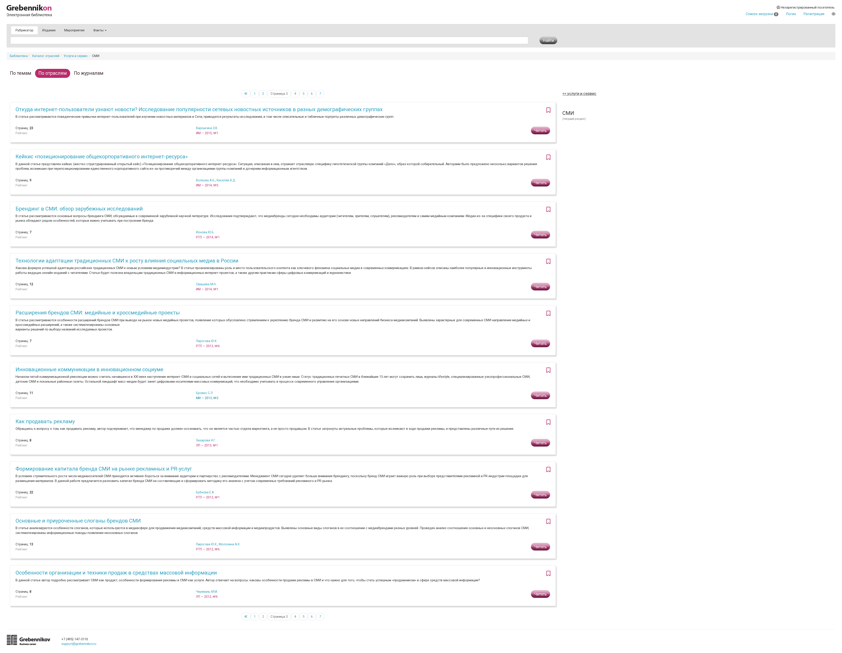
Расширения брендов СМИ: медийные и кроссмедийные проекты (98, 313)
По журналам (88, 73)
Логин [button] (791, 14)
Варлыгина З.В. (207, 128)
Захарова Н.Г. (206, 440)
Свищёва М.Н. (206, 284)
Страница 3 (279, 94)
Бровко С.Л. (204, 393)
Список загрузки (761, 14)
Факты (98, 30)
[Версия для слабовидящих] (833, 14)
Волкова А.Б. (205, 180)
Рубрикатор (24, 30)
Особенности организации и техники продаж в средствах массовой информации (116, 573)
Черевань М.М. (207, 591)
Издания (48, 30)
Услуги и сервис (76, 56)
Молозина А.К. (229, 544)
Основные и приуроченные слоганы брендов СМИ (78, 521)
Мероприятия (74, 30)
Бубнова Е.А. (205, 492)
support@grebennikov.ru (78, 644)
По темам (20, 73)
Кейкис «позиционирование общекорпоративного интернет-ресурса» (102, 156)
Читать (540, 130)
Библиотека (19, 56)
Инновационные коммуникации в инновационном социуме (89, 369)
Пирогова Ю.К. (206, 341)
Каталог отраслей (45, 56)
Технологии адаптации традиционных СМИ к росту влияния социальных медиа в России (127, 261)
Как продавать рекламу (45, 421)
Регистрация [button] (813, 14)
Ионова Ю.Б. (205, 232)
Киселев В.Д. (226, 180)
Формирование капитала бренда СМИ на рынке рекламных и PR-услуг (104, 469)
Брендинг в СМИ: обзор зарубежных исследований (79, 209)
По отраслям (52, 73)
